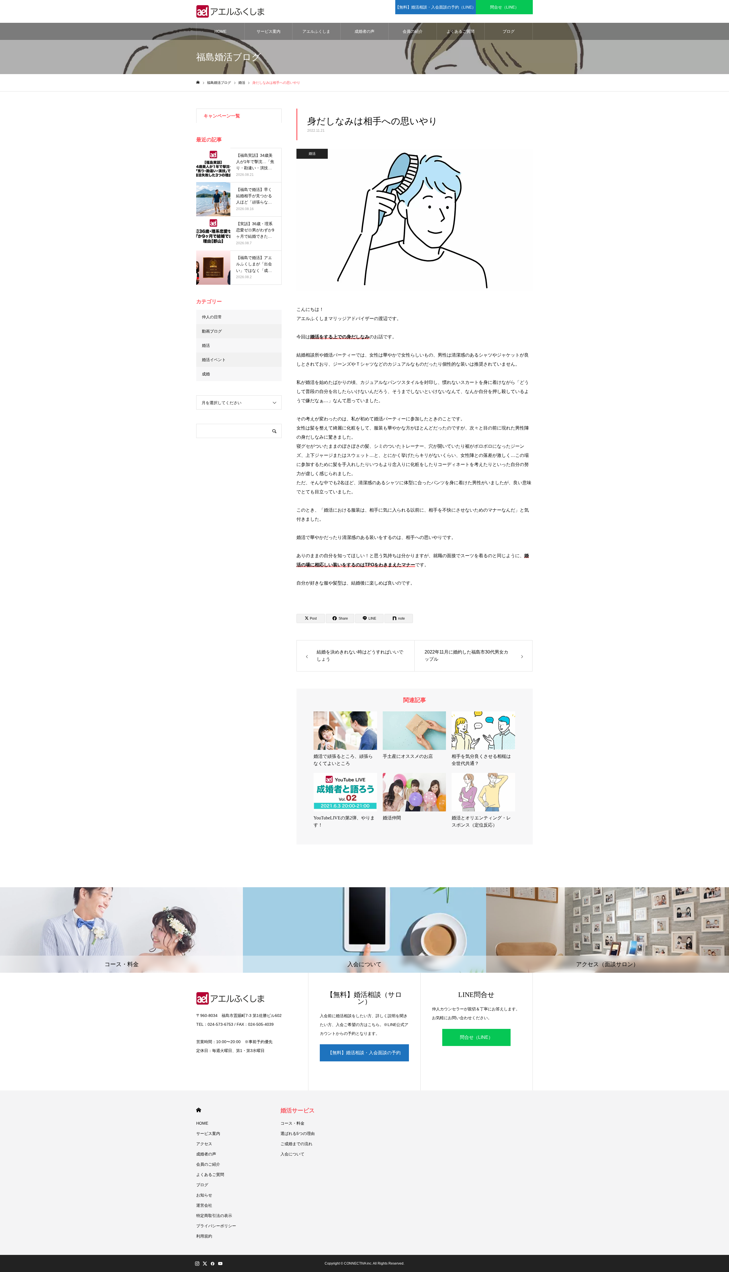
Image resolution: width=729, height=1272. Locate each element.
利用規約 (204, 1236)
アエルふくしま (316, 31)
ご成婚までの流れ (296, 1143)
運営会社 (204, 1205)
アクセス (204, 1143)
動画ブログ (212, 331)
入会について (292, 1154)
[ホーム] (198, 82)
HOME (220, 31)
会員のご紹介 (208, 1164)
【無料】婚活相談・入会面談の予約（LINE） (435, 7)
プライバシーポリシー (216, 1226)
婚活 (312, 154)
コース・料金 (292, 1123)
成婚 (206, 374)
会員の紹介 (413, 31)
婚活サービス (297, 1110)
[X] (205, 1263)
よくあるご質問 (460, 31)
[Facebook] (212, 1263)
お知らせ (204, 1195)
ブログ (509, 31)
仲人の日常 (212, 317)
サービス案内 (268, 31)
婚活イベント (214, 359)
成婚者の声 (364, 31)
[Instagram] (197, 1263)
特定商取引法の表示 (214, 1215)
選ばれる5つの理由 (297, 1133)
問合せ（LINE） (504, 7)
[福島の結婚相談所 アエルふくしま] (231, 11)
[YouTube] (220, 1263)
